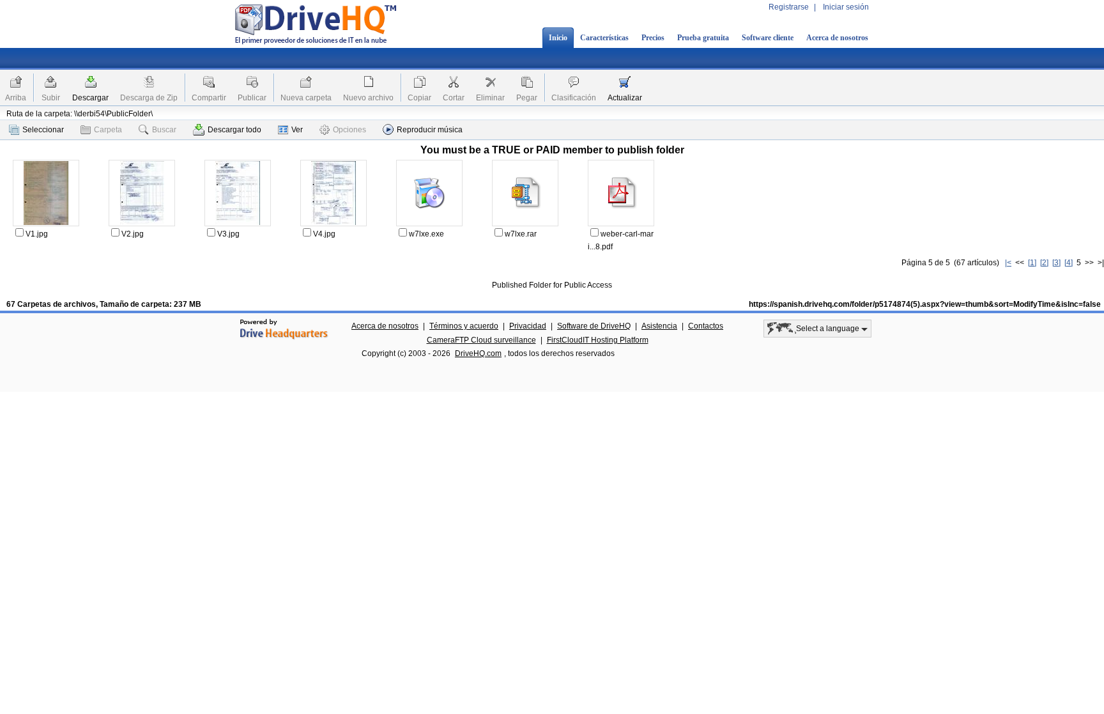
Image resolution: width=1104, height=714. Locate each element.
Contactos (705, 326)
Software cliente (767, 37)
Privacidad (527, 326)
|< (1008, 262)
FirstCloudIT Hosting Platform (597, 340)
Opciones (349, 129)
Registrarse (789, 7)
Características (604, 37)
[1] (1032, 262)
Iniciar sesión (846, 7)
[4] (1068, 262)
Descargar (90, 97)
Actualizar (625, 97)
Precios (652, 37)
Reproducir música (430, 129)
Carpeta (108, 129)
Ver (297, 129)
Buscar (164, 129)
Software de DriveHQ (594, 326)
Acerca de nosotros (837, 37)
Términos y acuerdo (463, 326)
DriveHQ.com (478, 353)
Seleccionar (43, 129)
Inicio (558, 37)
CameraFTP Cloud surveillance (481, 340)
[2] (1044, 262)
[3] (1056, 262)
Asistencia (659, 326)
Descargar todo (234, 129)
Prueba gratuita (703, 37)
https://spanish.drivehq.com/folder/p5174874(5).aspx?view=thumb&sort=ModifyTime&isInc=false (925, 304)
